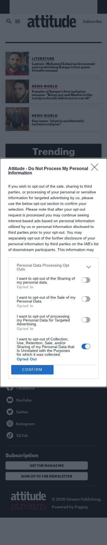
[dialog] (53, 272)
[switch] (85, 280)
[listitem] (53, 267)
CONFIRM (32, 370)
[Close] (96, 169)
